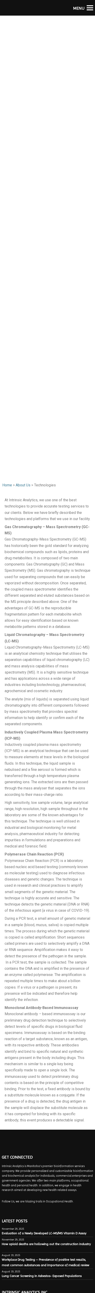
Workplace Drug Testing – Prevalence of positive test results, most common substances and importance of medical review (46, 1262)
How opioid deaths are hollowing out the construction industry (46, 1244)
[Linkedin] (11, 1208)
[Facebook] (5, 1208)
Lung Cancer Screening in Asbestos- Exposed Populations (42, 1276)
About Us (23, 485)
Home (7, 485)
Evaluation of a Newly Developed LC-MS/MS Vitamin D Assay (44, 1233)
